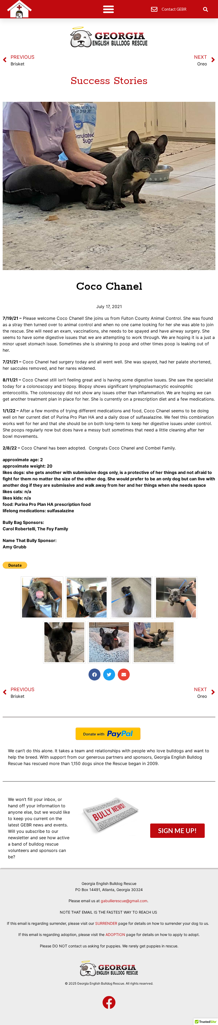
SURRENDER (106, 923)
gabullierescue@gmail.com (124, 900)
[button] (108, 9)
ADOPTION (115, 934)
